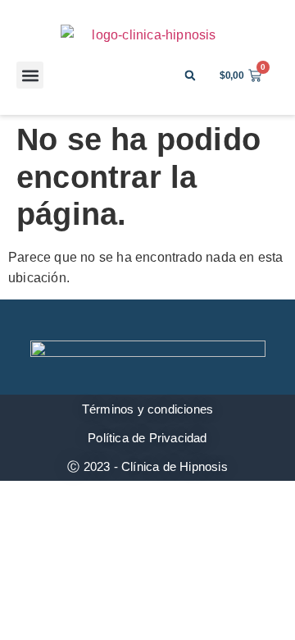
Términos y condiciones (147, 409)
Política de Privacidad (147, 438)
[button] (29, 75)
